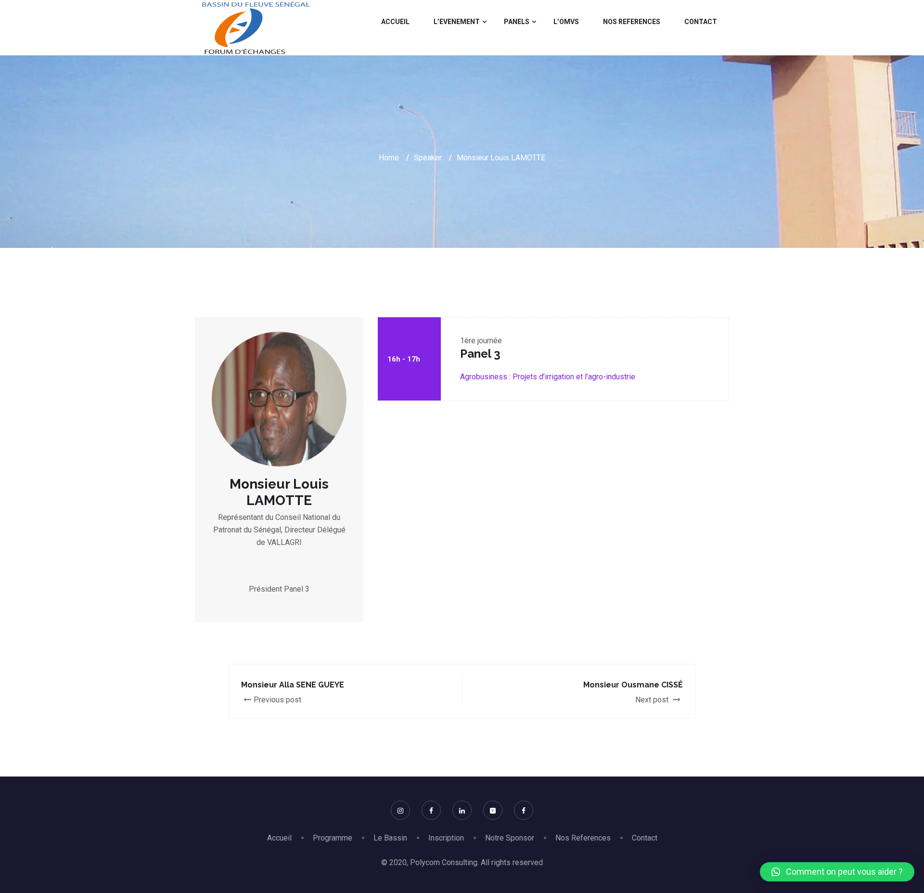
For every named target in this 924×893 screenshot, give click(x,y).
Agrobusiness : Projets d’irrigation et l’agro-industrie (547, 376)
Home (389, 157)
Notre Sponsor (509, 837)
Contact (700, 22)
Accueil (395, 22)
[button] (837, 871)
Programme (332, 837)
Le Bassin (390, 837)
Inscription (446, 837)
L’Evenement (457, 22)
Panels (516, 22)
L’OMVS (566, 22)
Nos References (631, 22)
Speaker (428, 157)
